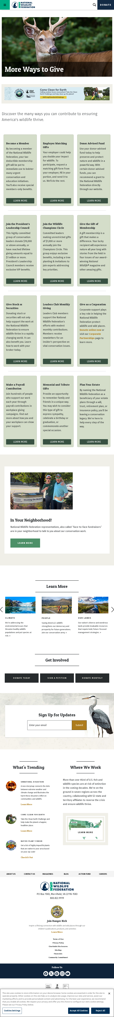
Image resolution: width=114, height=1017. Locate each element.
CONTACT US (29, 874)
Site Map (58, 950)
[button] (79, 725)
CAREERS (103, 874)
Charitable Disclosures (58, 946)
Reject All (100, 1010)
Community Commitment (58, 957)
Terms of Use (58, 939)
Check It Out (27, 857)
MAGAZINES (48, 874)
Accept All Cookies (79, 1010)
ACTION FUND (85, 874)
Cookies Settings (12, 1010)
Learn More (20, 200)
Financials (58, 954)
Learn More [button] (25, 543)
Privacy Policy (58, 943)
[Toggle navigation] (5, 5)
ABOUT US (11, 874)
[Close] (109, 993)
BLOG (66, 874)
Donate (105, 4)
